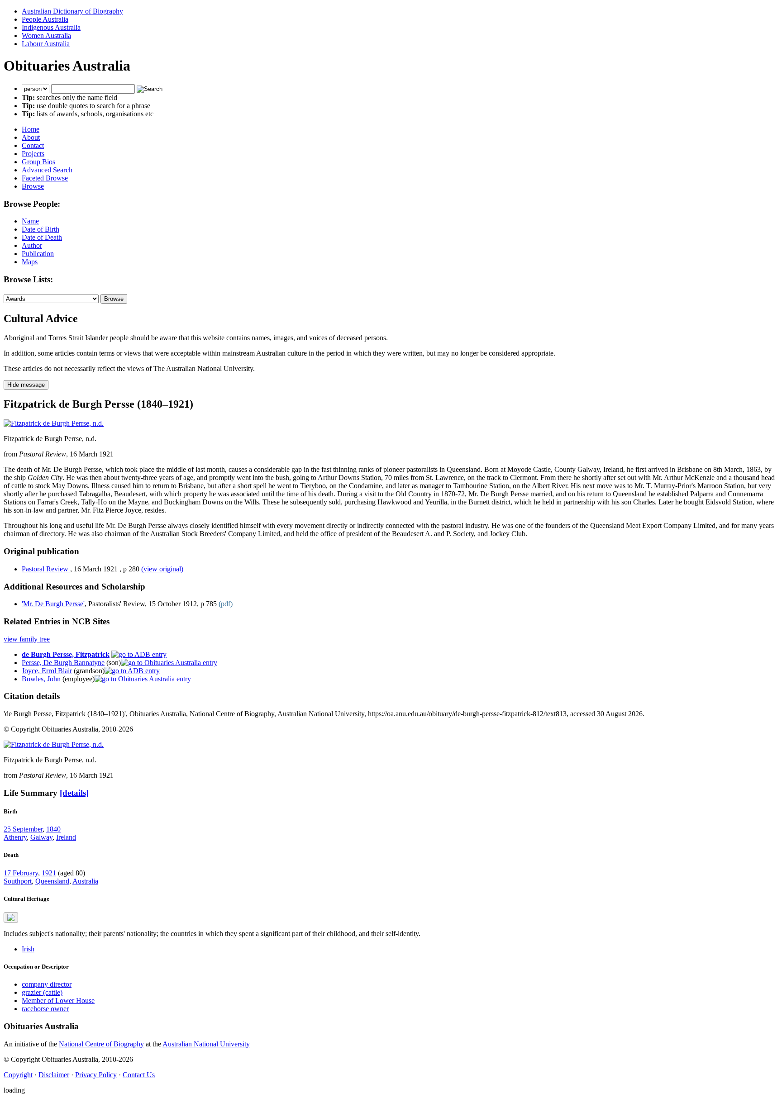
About (31, 137)
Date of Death (42, 237)
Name (30, 221)
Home (30, 129)
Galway (41, 837)
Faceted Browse (45, 178)
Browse (33, 186)
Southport (18, 881)
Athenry (15, 837)
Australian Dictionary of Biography (72, 11)
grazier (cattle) (42, 992)
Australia (85, 881)
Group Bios (38, 162)
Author (32, 245)
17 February (21, 873)
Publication (38, 253)
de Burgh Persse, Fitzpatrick (66, 654)
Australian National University (206, 1044)
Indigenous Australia (51, 27)
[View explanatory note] (11, 917)
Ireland (66, 837)
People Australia (45, 19)
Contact (33, 145)
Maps (30, 262)
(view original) (162, 569)
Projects (33, 153)
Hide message (26, 384)
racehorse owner (45, 1008)
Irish (28, 949)
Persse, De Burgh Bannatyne (63, 662)
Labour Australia (46, 44)
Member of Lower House (58, 1000)
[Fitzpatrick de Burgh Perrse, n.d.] (54, 423)
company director (47, 984)
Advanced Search (47, 170)
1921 (49, 873)
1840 (53, 829)
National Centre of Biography (101, 1044)
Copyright (18, 1075)
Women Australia (46, 35)
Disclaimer (53, 1075)
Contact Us (139, 1075)
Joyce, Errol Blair (47, 671)
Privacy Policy (96, 1075)
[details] (74, 793)
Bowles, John (41, 679)
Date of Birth (40, 229)
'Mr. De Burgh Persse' (53, 604)
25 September (23, 829)
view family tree (27, 639)
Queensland (52, 881)
